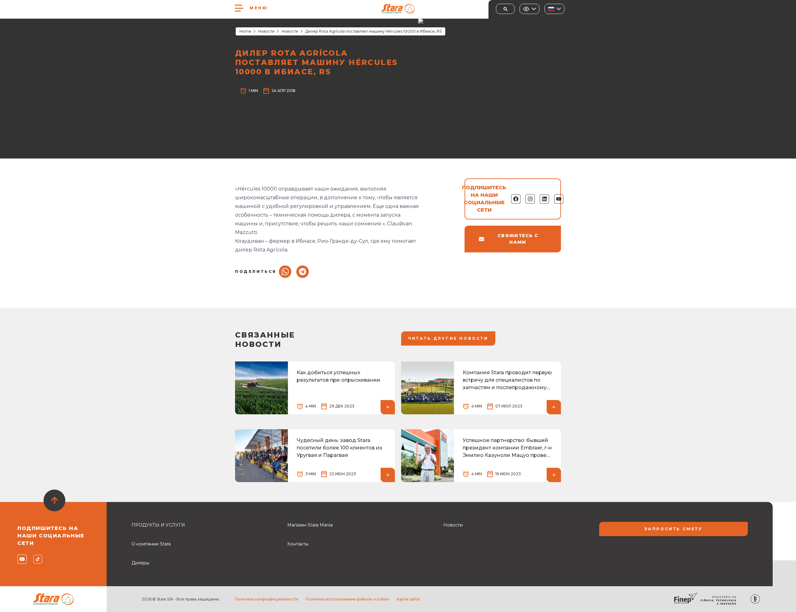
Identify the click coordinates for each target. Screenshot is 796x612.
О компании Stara (151, 544)
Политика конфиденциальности (266, 599)
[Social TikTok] (37, 559)
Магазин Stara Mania (310, 525)
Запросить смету (674, 529)
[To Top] (54, 500)
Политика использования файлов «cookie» (347, 599)
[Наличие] (529, 9)
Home (245, 31)
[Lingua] (554, 9)
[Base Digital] (755, 599)
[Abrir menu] (239, 8)
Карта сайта (408, 599)
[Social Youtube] (21, 559)
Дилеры (140, 563)
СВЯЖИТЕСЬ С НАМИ (517, 239)
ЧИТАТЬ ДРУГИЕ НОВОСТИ (448, 338)
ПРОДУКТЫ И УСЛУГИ (158, 525)
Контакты (297, 544)
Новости (266, 31)
